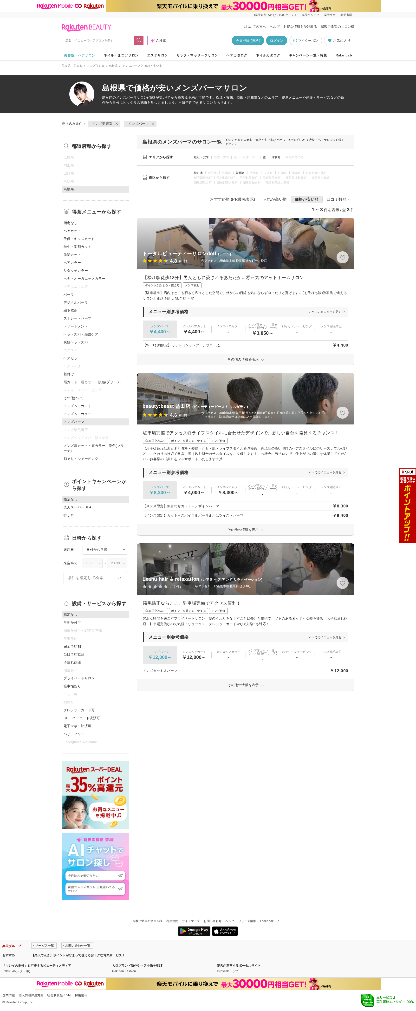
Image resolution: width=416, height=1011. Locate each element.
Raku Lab (344, 55)
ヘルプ (275, 26)
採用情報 (81, 995)
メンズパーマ (131, 66)
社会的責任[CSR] (59, 995)
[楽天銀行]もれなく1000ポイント (275, 15)
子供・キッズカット (79, 239)
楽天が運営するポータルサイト (239, 965)
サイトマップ (191, 921)
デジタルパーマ (76, 302)
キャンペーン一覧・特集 (308, 55)
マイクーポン (308, 40)
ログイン (276, 40)
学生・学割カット (77, 247)
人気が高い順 (275, 199)
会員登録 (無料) (248, 40)
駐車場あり (72, 686)
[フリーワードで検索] (139, 40)
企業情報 (8, 995)
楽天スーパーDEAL (78, 507)
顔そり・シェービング (81, 459)
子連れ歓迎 (72, 662)
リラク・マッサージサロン (197, 55)
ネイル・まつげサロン (121, 55)
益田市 (240, 173)
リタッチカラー (76, 271)
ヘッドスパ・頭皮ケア (81, 334)
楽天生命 (330, 15)
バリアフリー (74, 734)
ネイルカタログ (268, 55)
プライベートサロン (79, 678)
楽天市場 (346, 15)
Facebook (267, 921)
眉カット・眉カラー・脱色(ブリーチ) (93, 382)
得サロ (69, 515)
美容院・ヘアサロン (79, 55)
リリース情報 (247, 921)
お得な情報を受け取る (300, 26)
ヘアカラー (72, 263)
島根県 (113, 66)
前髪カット (72, 255)
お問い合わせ (212, 921)
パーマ (69, 294)
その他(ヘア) (74, 398)
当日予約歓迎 (74, 654)
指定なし (71, 223)
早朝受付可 (72, 622)
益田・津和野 (272, 157)
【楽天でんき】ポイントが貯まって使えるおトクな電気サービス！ (78, 955)
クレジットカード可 (79, 710)
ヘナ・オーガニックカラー (84, 278)
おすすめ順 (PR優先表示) (232, 199)
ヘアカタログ (237, 55)
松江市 (198, 173)
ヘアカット (72, 231)
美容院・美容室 (72, 66)
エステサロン (157, 55)
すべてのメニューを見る (325, 311)
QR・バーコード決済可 (82, 718)
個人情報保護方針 (31, 995)
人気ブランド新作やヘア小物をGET (137, 965)
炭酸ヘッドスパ (76, 342)
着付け (69, 374)
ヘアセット (72, 358)
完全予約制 (72, 646)
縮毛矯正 (71, 310)
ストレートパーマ (77, 318)
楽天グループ (310, 15)
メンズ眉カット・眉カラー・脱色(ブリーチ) (94, 448)
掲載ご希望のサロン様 (337, 26)
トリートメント (76, 326)
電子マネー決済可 (77, 726)
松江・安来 (201, 157)
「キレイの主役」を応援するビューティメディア (36, 965)
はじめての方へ (254, 26)
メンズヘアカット (77, 406)
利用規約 (172, 921)
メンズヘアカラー (77, 414)
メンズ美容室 (96, 66)
